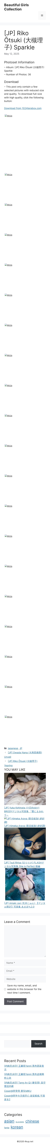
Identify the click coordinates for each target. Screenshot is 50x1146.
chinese (32, 1121)
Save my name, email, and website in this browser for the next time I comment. (24, 989)
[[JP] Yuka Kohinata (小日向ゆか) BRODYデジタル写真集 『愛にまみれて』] (25, 804)
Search (38, 1043)
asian (9, 1121)
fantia (6, 1127)
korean (17, 1127)
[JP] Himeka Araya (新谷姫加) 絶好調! (24, 825)
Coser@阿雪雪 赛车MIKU (17, 1091)
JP (20, 748)
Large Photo (11, 171)
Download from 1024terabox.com (23, 108)
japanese (13, 748)
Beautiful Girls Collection (16, 7)
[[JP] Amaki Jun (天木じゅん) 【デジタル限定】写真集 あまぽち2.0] (25, 899)
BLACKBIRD (20, 1122)
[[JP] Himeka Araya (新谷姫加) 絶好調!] (25, 822)
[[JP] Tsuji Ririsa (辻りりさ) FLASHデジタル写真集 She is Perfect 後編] (25, 859)
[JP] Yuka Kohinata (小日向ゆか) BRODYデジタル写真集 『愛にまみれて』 (23, 811)
